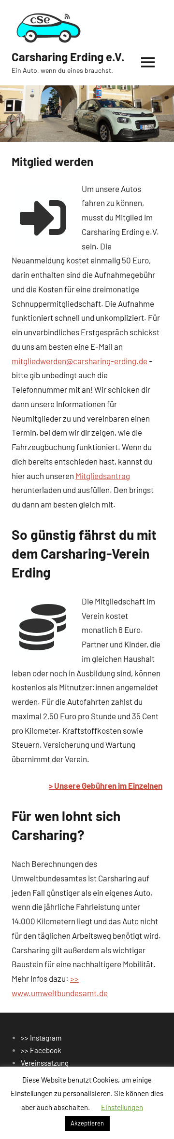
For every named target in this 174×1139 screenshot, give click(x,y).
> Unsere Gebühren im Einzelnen (105, 785)
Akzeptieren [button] (87, 1123)
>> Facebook (41, 1050)
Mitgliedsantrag (102, 475)
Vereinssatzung (45, 1062)
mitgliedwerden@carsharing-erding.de (79, 361)
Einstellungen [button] (122, 1107)
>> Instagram (41, 1037)
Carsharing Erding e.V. (68, 57)
